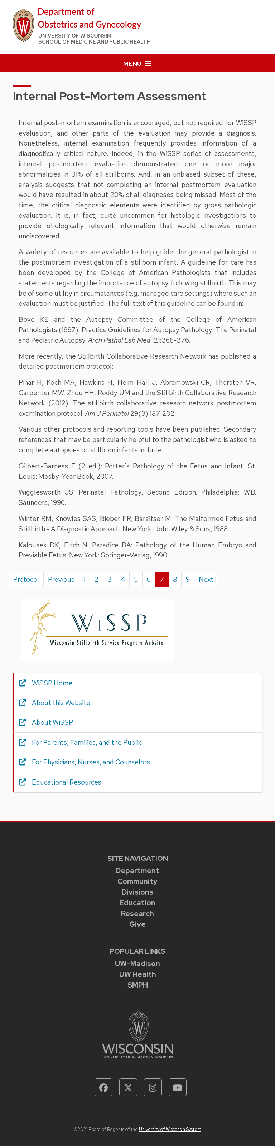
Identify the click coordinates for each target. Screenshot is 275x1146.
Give (137, 924)
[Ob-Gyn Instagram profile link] (153, 1087)
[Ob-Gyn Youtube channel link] (178, 1087)
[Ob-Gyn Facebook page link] (103, 1087)
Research (137, 913)
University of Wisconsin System (170, 1129)
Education (137, 903)
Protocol (26, 579)
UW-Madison (137, 963)
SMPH (137, 985)
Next (206, 579)
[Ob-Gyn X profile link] (128, 1087)
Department (137, 870)
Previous (61, 579)
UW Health (137, 974)
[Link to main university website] (137, 1034)
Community (137, 881)
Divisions (137, 892)
